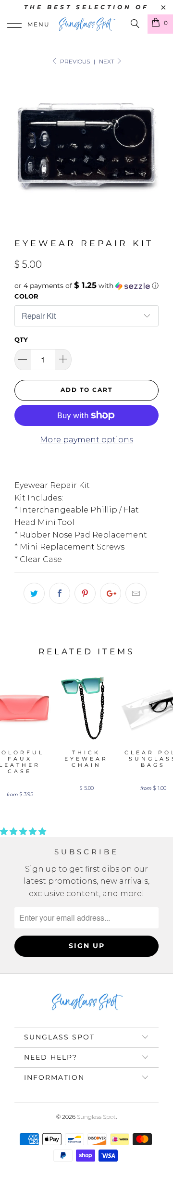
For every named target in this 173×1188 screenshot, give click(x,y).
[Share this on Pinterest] (85, 593)
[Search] (134, 23)
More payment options (86, 439)
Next (107, 61)
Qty (21, 339)
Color (26, 296)
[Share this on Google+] (110, 593)
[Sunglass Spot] (86, 24)
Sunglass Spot (96, 1116)
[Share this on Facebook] (59, 593)
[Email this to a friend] (136, 593)
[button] (86, 285)
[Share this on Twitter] (34, 593)
